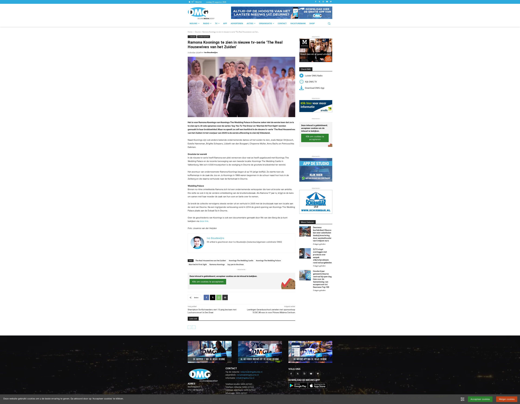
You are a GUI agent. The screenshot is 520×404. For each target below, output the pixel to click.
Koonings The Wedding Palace (268, 260)
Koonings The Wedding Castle (241, 260)
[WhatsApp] (219, 297)
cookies (31, 398)
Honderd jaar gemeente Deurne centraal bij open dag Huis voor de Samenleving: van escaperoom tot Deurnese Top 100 (322, 279)
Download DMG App (314, 88)
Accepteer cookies (480, 399)
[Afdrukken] (225, 297)
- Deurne (197, 32)
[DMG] (209, 13)
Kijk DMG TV (311, 81)
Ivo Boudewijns (210, 52)
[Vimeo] (330, 1)
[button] (281, 13)
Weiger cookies (507, 399)
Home (190, 32)
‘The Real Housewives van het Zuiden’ (210, 260)
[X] (212, 297)
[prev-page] (189, 327)
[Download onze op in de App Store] (317, 388)
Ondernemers (203, 36)
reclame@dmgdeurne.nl (248, 375)
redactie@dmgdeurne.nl (251, 372)
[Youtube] (327, 1)
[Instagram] (323, 1)
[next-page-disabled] (193, 327)
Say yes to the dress (235, 264)
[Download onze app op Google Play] (298, 388)
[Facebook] (315, 1)
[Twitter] (319, 1)
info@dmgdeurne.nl (245, 378)
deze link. (204, 221)
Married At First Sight (198, 264)
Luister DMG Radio (314, 75)
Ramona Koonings (217, 264)
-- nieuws (192, 36)
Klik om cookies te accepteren (207, 281)
